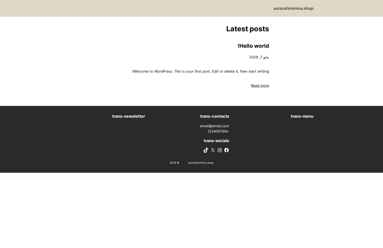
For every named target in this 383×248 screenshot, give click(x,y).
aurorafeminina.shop (293, 8)
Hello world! (253, 46)
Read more (260, 85)
